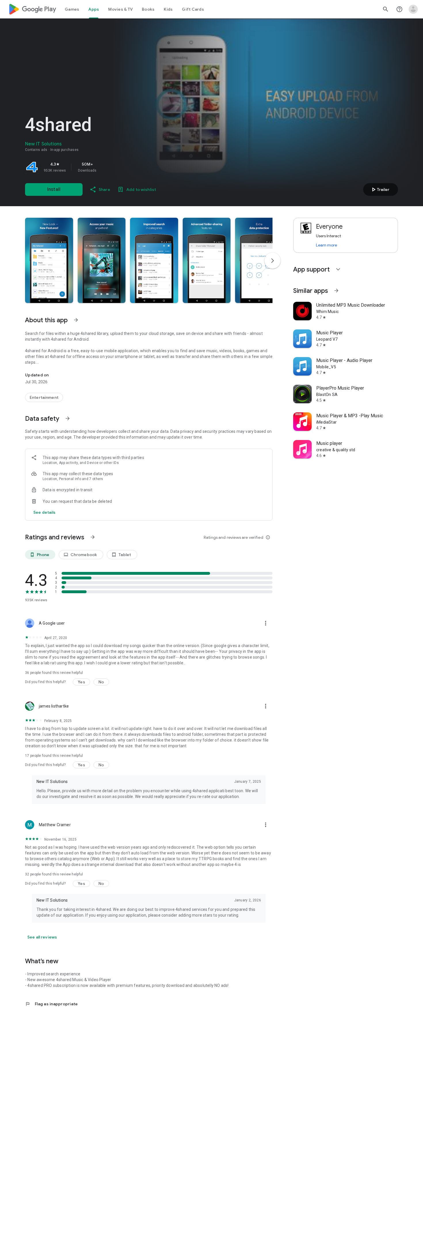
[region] (105, 167)
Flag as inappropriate (51, 1003)
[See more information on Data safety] (68, 418)
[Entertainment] (44, 397)
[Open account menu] (413, 9)
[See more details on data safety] (44, 512)
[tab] (72, 9)
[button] (49, 260)
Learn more (326, 245)
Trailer (379, 189)
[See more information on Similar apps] (336, 290)
